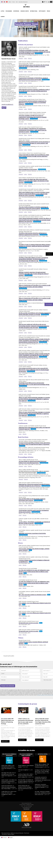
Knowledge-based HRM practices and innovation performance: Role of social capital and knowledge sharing (34, 383)
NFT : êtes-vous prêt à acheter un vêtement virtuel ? (32, 594)
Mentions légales (11, 834)
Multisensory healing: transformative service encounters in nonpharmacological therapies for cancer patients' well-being (34, 143)
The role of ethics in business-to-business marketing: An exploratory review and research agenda (33, 207)
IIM (16, 2)
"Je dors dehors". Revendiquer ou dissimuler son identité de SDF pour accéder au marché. (34, 522)
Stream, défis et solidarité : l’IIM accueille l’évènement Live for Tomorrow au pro (42, 766)
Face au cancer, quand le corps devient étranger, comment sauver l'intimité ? (34, 549)
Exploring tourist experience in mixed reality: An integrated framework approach (34, 428)
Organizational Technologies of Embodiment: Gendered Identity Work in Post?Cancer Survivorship (33, 78)
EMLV (10, 2)
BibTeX (30, 58)
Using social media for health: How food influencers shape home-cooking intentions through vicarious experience (34, 155)
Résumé (21, 58)
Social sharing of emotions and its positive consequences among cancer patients (34, 511)
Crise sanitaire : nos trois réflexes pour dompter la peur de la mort (35, 603)
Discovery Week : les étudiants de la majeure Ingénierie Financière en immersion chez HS (26, 781)
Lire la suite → (5, 741)
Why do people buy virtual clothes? (28, 169)
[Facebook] (45, 2)
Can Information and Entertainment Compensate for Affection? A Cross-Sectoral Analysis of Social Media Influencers (32, 102)
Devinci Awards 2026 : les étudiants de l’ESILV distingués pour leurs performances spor (25, 787)
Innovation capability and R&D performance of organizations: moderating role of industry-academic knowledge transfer (33, 117)
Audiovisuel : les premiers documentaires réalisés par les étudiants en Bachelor (41, 786)
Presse (48, 11)
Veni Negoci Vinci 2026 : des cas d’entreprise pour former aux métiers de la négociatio (8, 774)
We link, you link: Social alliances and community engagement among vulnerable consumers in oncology (35, 313)
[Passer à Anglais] (4, 1)
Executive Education (23, 2)
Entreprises (16, 11)
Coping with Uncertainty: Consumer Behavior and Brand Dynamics (33, 642)
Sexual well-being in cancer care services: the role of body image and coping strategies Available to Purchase (34, 65)
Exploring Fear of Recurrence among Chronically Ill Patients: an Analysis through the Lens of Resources (34, 484)
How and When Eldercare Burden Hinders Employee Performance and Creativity (32, 499)
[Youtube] (51, 2)
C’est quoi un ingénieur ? (23, 769)
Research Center (25, 11)
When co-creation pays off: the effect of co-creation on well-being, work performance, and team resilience (35, 285)
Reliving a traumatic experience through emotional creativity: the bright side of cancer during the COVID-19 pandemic (33, 273)
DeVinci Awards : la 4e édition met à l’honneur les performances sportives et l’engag (9, 781)
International (33, 11)
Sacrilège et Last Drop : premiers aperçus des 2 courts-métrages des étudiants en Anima (42, 771)
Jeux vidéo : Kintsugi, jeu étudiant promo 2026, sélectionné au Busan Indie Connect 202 (43, 793)
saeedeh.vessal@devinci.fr (7, 104)
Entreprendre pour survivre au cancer (28, 623)
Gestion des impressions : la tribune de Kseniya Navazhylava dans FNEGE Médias (8, 787)
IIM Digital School (42, 754)
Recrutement (26, 809)
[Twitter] (47, 2)
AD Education (21, 833)
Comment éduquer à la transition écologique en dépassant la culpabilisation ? (34, 560)
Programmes (9, 11)
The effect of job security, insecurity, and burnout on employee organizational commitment (33, 233)
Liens (25, 58)
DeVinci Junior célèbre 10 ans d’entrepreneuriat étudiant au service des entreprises (7, 767)
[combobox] (30, 670)
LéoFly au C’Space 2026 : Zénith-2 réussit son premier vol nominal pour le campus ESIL (25, 775)
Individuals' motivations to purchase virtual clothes (32, 533)
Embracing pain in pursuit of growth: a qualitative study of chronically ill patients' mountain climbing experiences (34, 90)
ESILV (13, 2)
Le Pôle (2, 11)
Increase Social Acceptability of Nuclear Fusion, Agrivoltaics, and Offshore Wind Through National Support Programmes (34, 443)
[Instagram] (43, 2)
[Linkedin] (49, 2)
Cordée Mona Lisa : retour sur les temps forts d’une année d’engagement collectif (8, 793)
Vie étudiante (42, 11)
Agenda (3, 16)
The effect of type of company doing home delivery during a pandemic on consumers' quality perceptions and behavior (34, 245)
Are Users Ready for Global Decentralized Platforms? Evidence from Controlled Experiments (32, 461)
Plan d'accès (26, 833)
